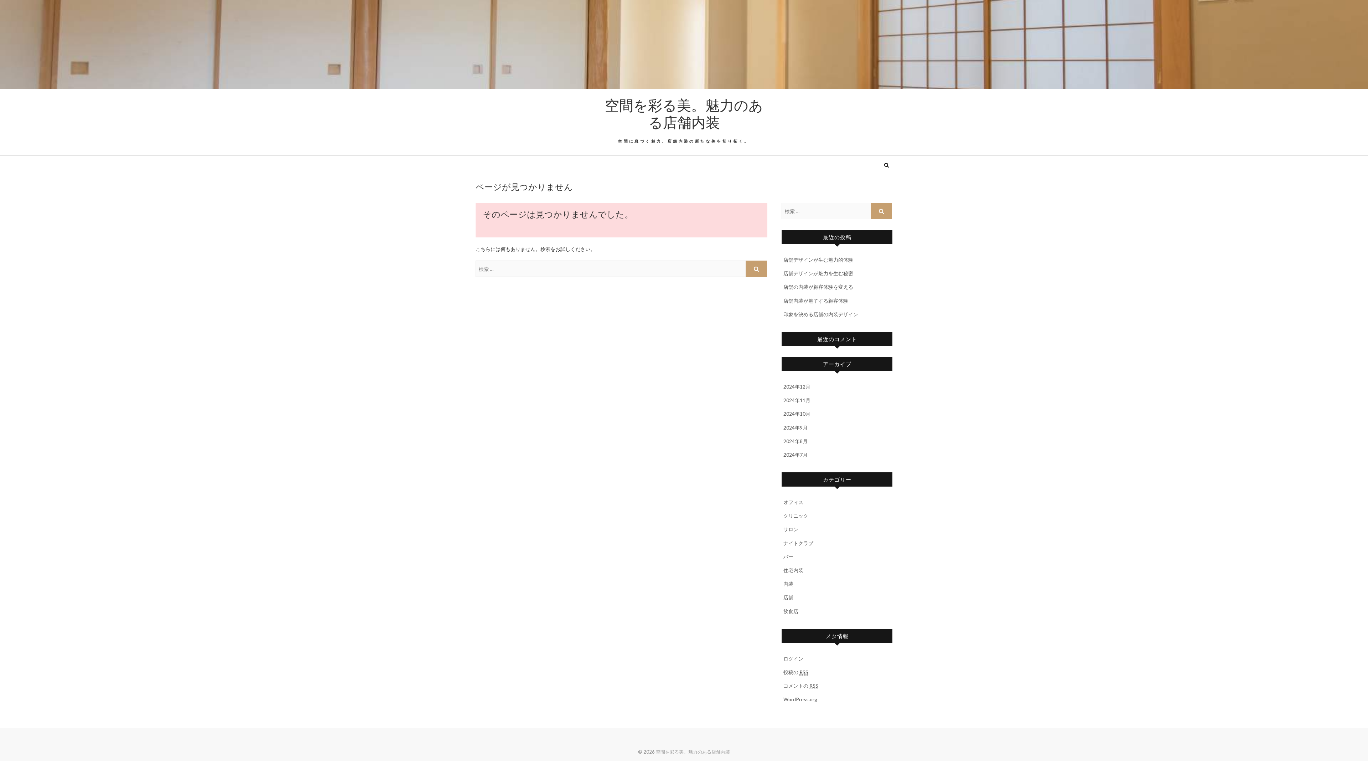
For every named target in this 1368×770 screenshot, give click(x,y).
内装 (788, 584)
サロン (790, 529)
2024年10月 (796, 414)
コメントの (800, 686)
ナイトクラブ (798, 543)
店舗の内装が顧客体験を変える (818, 287)
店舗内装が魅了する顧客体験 (815, 301)
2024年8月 (795, 441)
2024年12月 (796, 387)
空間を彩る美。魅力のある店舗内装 (684, 113)
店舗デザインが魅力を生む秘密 (818, 273)
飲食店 (790, 611)
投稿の (795, 672)
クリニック (795, 516)
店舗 (788, 597)
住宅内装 (793, 570)
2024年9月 (795, 428)
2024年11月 (796, 400)
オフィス (793, 502)
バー (788, 557)
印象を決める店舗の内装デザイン (820, 314)
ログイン (793, 659)
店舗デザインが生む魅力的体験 (818, 260)
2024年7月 (795, 455)
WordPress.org (800, 699)
